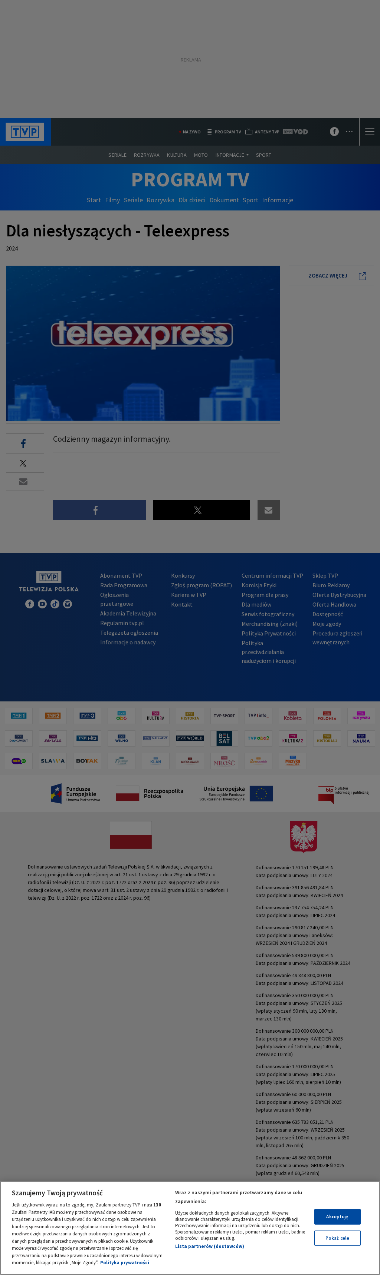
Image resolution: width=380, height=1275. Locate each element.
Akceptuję (337, 1216)
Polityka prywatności (124, 1262)
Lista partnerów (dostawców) (209, 1246)
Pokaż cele (337, 1238)
